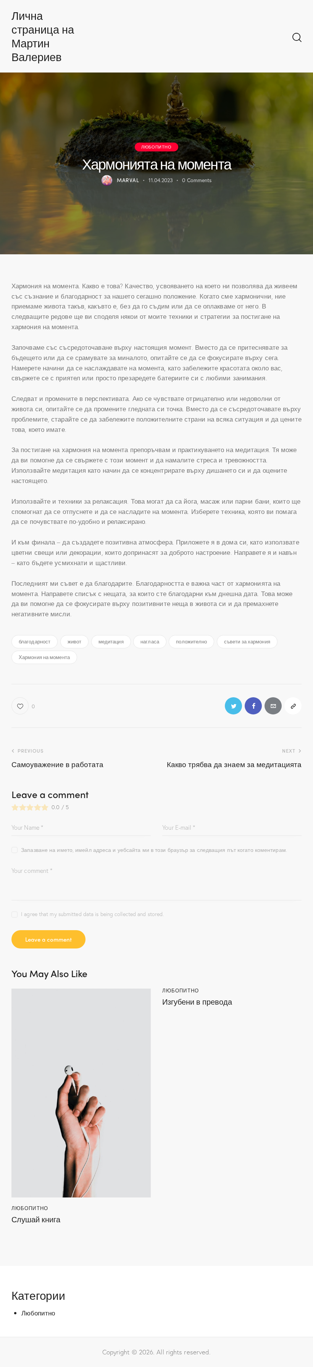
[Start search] (297, 38)
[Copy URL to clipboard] (293, 705)
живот (75, 641)
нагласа (149, 641)
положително (191, 641)
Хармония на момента (44, 657)
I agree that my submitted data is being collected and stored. (92, 914)
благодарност (34, 641)
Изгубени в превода (197, 1001)
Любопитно (156, 147)
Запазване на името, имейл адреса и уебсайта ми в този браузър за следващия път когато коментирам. (154, 849)
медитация (111, 641)
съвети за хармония (247, 641)
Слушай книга (35, 1219)
